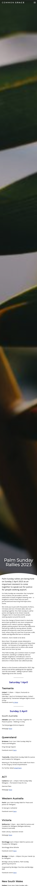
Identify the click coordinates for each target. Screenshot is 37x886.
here (15, 872)
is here (15, 702)
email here (18, 768)
